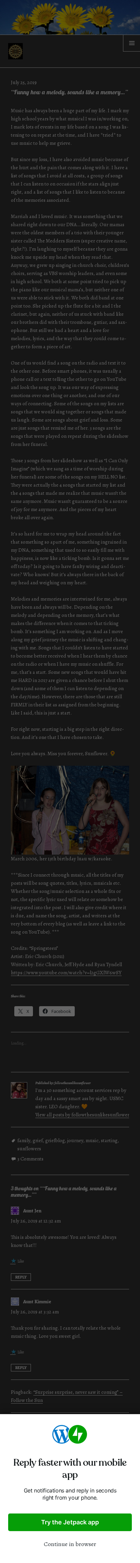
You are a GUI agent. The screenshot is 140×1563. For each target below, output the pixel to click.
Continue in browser (70, 1544)
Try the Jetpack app (70, 1522)
